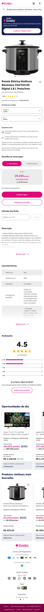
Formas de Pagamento (22, 552)
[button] (33, 3)
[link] (7, 3)
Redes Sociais (22, 572)
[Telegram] (24, 578)
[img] (24, 587)
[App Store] (20, 599)
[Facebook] (35, 578)
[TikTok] (14, 578)
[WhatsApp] (19, 578)
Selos (22, 584)
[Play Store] (23, 599)
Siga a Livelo (22, 575)
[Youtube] (29, 578)
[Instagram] (9, 578)
